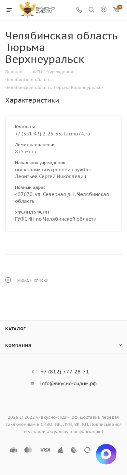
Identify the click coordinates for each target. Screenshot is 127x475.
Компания (18, 345)
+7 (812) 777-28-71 (65, 371)
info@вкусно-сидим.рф (68, 383)
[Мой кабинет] (103, 10)
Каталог (15, 328)
